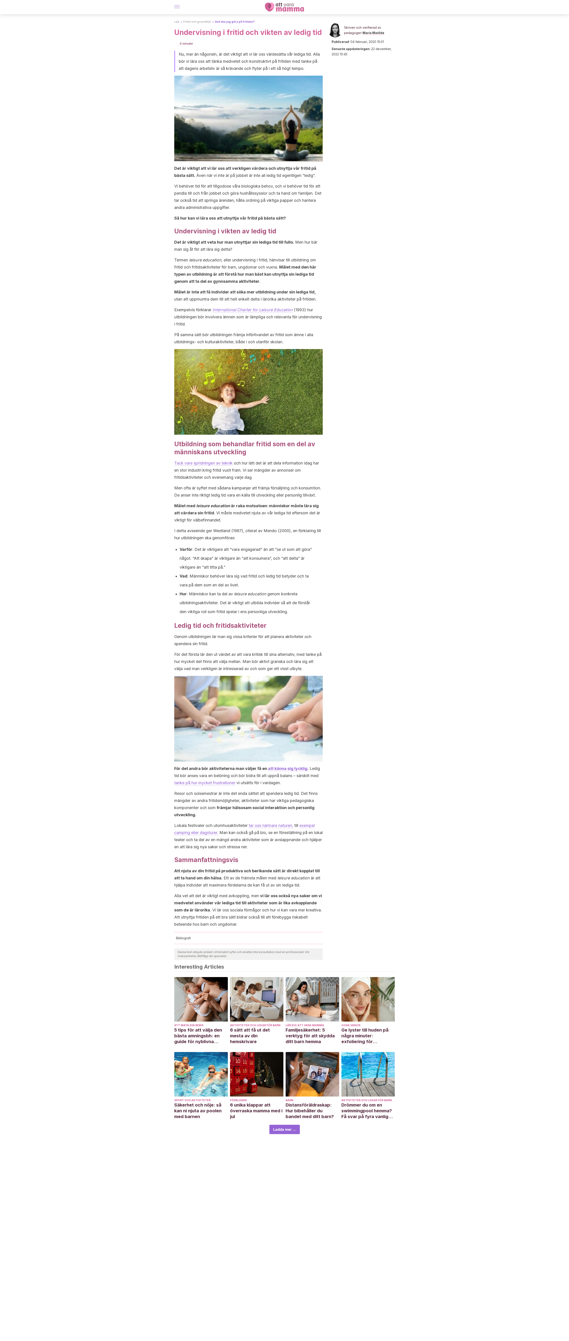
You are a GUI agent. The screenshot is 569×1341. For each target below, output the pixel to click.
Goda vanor (350, 1025)
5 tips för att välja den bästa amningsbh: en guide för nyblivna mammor (198, 1035)
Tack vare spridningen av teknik (203, 463)
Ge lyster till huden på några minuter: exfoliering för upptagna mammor (365, 1035)
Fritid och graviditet (197, 21)
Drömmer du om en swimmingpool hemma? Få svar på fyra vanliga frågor (366, 1110)
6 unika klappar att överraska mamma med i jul (256, 1110)
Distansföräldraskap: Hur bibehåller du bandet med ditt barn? (310, 1110)
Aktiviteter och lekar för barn (255, 1025)
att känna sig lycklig (287, 768)
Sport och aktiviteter (192, 1100)
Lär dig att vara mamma (305, 1025)
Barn (289, 1100)
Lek (176, 21)
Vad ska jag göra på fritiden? (235, 21)
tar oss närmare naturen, (271, 825)
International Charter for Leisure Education (252, 309)
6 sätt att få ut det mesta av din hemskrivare (250, 1035)
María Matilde (373, 33)
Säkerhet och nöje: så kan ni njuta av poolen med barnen (198, 1110)
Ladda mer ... (284, 1129)
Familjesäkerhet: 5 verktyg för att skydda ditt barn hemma (310, 1035)
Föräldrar (238, 1100)
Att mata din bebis (188, 1025)
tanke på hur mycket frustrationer (204, 782)
